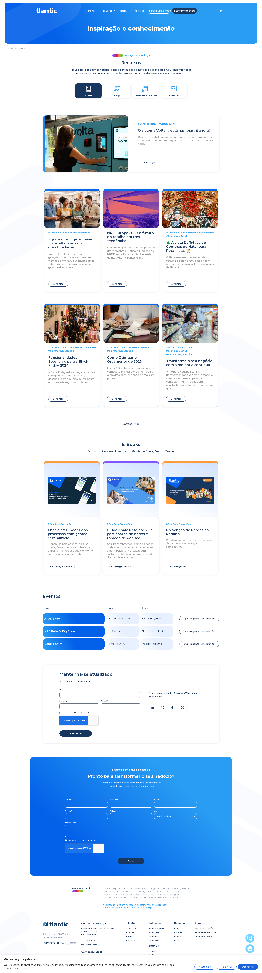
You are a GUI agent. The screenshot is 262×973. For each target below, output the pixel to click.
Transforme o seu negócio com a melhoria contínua (189, 363)
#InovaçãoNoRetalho (140, 347)
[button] (131, 424)
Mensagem (70, 823)
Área (156, 811)
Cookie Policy (20, 968)
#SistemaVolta (167, 123)
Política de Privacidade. (81, 713)
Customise (205, 966)
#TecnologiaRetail (176, 236)
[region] (131, 964)
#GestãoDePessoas (80, 232)
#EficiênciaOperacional (200, 232)
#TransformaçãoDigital (61, 351)
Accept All (248, 966)
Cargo (157, 799)
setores (124, 11)
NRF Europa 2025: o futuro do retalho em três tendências (130, 237)
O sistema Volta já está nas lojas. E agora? (174, 130)
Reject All (226, 966)
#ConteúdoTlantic (148, 123)
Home (10, 48)
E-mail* (104, 701)
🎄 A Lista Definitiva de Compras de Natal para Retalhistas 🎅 (186, 247)
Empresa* (63, 701)
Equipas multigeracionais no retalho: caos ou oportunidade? (70, 243)
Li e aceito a (76, 713)
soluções (107, 11)
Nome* (62, 689)
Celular (113, 811)
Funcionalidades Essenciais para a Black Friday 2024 (68, 361)
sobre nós (90, 11)
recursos (139, 11)
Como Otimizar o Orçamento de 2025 (124, 359)
